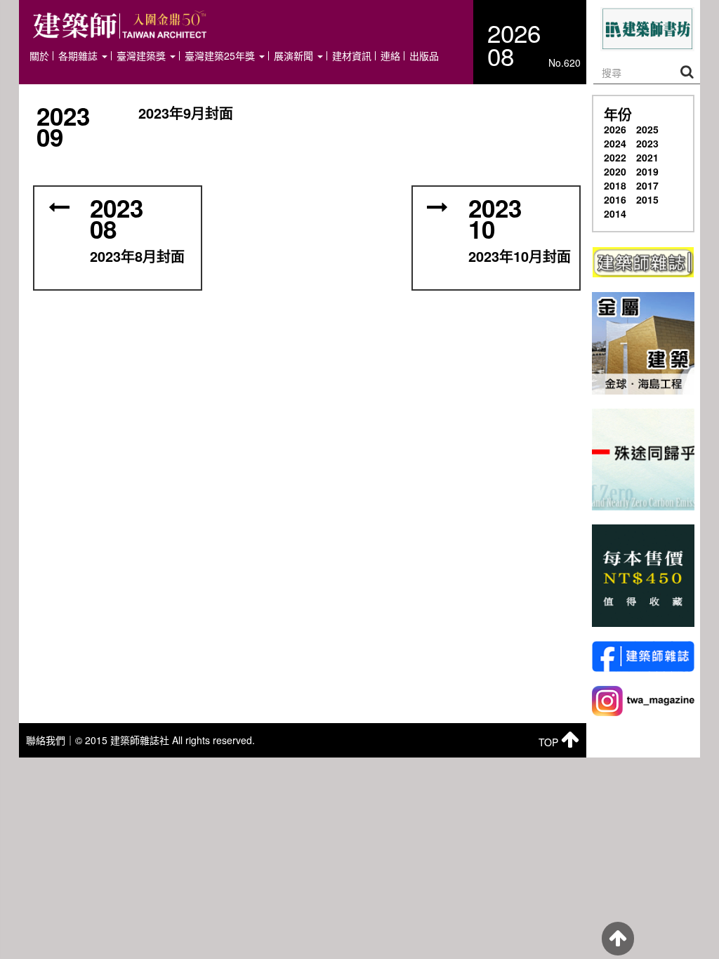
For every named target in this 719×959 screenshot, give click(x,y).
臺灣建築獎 (143, 55)
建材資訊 (351, 55)
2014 (615, 213)
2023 (647, 143)
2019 (647, 171)
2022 (615, 157)
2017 (647, 185)
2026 (615, 129)
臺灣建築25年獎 (221, 55)
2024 (615, 143)
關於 (39, 55)
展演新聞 (295, 55)
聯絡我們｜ (50, 740)
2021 (647, 157)
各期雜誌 (79, 55)
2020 (615, 171)
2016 (615, 199)
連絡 (390, 55)
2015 (647, 199)
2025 (647, 129)
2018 (615, 185)
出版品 (424, 55)
